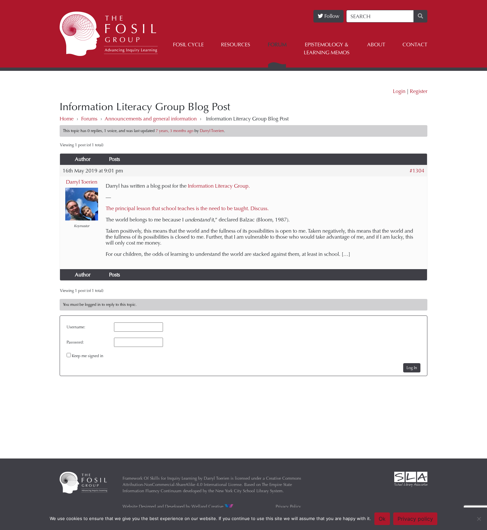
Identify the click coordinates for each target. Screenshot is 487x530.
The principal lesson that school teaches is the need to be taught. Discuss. (187, 208)
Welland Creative (208, 506)
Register (418, 91)
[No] (478, 518)
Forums (89, 119)
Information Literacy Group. (219, 186)
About (376, 44)
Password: (75, 342)
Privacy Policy (288, 506)
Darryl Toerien (81, 182)
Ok (382, 518)
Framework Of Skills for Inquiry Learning (160, 478)
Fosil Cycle (188, 44)
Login (399, 91)
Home (67, 119)
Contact (415, 44)
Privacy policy (415, 518)
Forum (277, 44)
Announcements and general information (151, 119)
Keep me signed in (87, 356)
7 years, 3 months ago (174, 130)
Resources (235, 44)
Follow (331, 16)
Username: (76, 327)
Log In (411, 367)
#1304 (416, 171)
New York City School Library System (249, 490)
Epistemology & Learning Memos (327, 48)
